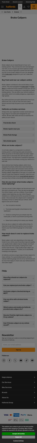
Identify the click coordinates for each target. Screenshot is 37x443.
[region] (18, 433)
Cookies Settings (18, 441)
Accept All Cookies (18, 434)
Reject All (18, 437)
